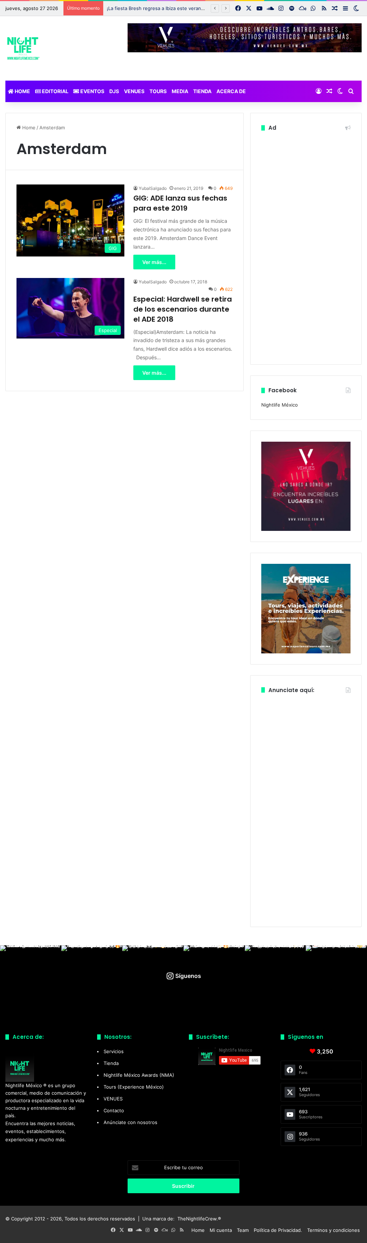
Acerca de (231, 91)
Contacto (114, 1110)
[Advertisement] (306, 246)
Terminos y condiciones (333, 1230)
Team (243, 1230)
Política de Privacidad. (278, 1230)
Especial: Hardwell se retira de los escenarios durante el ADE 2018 (182, 309)
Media (180, 91)
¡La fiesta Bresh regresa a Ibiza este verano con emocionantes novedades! (190, 8)
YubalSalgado (153, 188)
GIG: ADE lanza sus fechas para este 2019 (180, 203)
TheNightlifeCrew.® (199, 1219)
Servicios (114, 1051)
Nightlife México (279, 405)
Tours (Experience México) (134, 1087)
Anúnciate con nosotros (130, 1122)
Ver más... (154, 262)
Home (22, 91)
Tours (158, 91)
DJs (114, 91)
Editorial (54, 91)
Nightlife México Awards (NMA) (139, 1075)
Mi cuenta (221, 1230)
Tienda (202, 91)
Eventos (91, 91)
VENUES (134, 91)
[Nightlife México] (23, 48)
